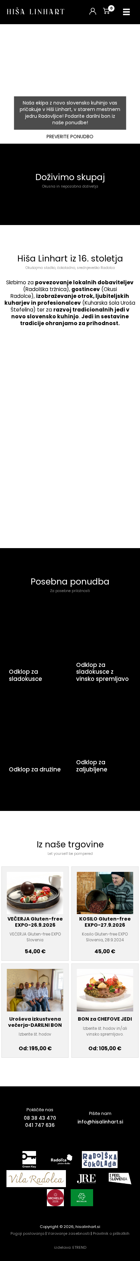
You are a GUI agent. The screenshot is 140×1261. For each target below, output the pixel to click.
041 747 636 (40, 1125)
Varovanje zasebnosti (69, 1233)
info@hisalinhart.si (100, 1121)
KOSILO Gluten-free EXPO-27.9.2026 (105, 921)
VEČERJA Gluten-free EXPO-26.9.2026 (35, 921)
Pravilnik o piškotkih (111, 1233)
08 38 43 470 (40, 1118)
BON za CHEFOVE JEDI (105, 1019)
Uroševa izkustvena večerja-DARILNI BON (35, 1022)
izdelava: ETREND (70, 1247)
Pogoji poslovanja (28, 1233)
